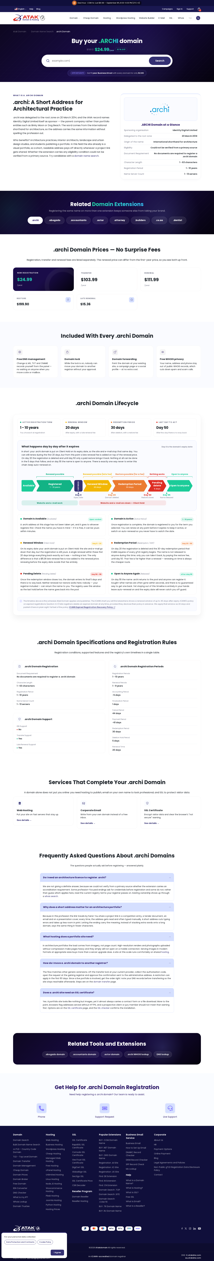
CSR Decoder (78, 1185)
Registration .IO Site (109, 1167)
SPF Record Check (135, 1164)
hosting (165, 952)
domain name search (86, 156)
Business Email (133, 1143)
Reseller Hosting (80, 1201)
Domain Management (24, 1165)
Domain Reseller (80, 1196)
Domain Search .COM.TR (107, 1200)
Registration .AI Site (108, 1162)
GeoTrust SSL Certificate (78, 1161)
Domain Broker (20, 1179)
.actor (100, 220)
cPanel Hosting (53, 1170)
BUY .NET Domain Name (107, 1149)
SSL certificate (75, 1008)
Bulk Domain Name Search (26, 1144)
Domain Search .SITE (109, 1194)
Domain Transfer (21, 1161)
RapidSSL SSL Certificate (78, 1146)
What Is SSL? (132, 1192)
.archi (35, 220)
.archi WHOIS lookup (138, 1054)
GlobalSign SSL (79, 1171)
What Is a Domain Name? (135, 1182)
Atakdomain (101, 1247)
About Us (158, 1140)
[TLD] (198, 18)
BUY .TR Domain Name (110, 1206)
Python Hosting (53, 1204)
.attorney (119, 220)
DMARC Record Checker (133, 1154)
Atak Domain (19, 31)
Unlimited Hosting (55, 1174)
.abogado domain (55, 1054)
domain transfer (101, 981)
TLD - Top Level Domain (25, 1156)
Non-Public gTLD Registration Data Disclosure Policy (177, 1169)
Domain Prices (20, 1174)
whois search (51, 896)
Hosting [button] (107, 18)
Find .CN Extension (108, 1185)
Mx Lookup (131, 1168)
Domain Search (21, 1140)
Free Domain (19, 1183)
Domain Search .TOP (109, 1189)
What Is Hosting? (134, 1187)
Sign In (180, 9)
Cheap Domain (91, 18)
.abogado (54, 220)
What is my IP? (20, 1197)
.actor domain (111, 1054)
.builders (140, 220)
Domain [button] (74, 18)
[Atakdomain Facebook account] (182, 1228)
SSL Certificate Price (82, 1180)
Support (190, 9)
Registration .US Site (109, 1171)
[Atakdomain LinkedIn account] (194, 1228)
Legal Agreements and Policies (169, 1162)
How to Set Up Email (136, 1147)
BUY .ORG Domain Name (108, 1157)
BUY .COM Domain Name (108, 1142)
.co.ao (159, 220)
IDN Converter (20, 1188)
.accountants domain (84, 1054)
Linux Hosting (52, 1179)
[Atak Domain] (29, 18)
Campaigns (167, 9)
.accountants (78, 220)
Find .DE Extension (108, 1176)
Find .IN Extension (107, 1180)
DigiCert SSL (78, 1167)
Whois (181, 18)
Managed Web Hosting (53, 1160)
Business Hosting (54, 1144)
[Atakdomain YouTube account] (199, 1229)
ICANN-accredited (100, 1256)
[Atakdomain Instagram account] (190, 1228)
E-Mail (162, 18)
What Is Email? (133, 1201)
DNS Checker (19, 1192)
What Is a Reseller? (135, 1205)
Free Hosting (52, 1165)
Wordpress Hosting (125, 18)
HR (155, 1144)
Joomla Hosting (54, 1200)
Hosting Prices (53, 1209)
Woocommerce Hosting (54, 1190)
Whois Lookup (20, 1201)
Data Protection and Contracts (20, 1242)
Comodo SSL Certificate (78, 1154)
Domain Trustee (21, 1206)
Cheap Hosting (53, 1153)
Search (159, 60)
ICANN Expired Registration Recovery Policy (91, 607)
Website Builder (147, 18)
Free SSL (130, 1196)
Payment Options (163, 1149)
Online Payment (162, 1153)
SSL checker (104, 1008)
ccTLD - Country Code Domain (24, 1151)
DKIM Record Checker (137, 1159)
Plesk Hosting (52, 1195)
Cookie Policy (45, 1242)
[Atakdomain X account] (186, 1229)
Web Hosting (52, 1140)
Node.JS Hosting (54, 1183)
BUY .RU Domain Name (110, 1210)
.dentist (177, 220)
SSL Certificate (79, 1140)
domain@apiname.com (38, 1258)
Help (31, 9)
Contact (158, 1174)
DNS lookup (163, 1054)
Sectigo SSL (78, 1176)
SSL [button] (171, 18)
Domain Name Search (42, 31)
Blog (38, 9)
